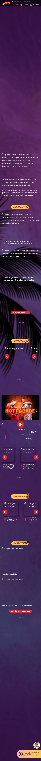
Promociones (27, 2)
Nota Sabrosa (16, 2)
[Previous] (7, 356)
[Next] (34, 356)
